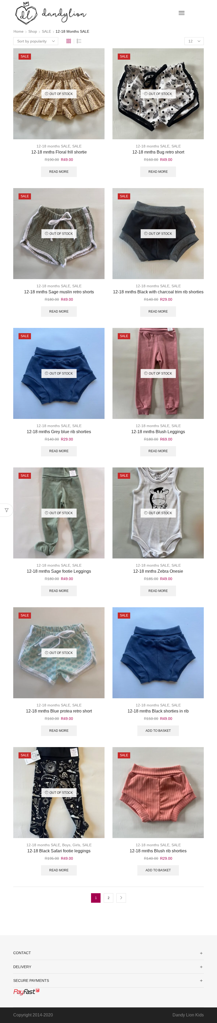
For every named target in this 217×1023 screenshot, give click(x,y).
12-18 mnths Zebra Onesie (158, 571)
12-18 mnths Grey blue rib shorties (59, 431)
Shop (32, 31)
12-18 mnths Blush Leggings (158, 431)
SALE (46, 31)
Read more (59, 172)
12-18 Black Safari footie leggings (59, 851)
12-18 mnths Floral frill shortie (59, 152)
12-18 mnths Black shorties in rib (158, 711)
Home (18, 31)
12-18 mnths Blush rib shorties (158, 851)
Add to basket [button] (158, 731)
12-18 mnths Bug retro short (158, 152)
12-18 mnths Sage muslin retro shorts (59, 292)
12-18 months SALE (53, 146)
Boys (66, 845)
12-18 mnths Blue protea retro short (59, 711)
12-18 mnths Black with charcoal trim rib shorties (158, 292)
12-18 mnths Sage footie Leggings (59, 571)
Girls (76, 845)
